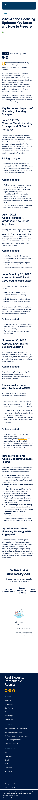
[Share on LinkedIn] (3, 57)
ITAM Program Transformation (16, 728)
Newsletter (9, 719)
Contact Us (9, 704)
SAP (6, 764)
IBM (6, 752)
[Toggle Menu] (32, 6)
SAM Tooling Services (13, 740)
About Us (8, 700)
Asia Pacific (33, 590)
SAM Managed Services (13, 732)
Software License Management (16, 736)
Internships (9, 716)
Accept (5, 797)
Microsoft (8, 756)
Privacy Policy (11, 797)
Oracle (7, 760)
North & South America (8, 590)
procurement (22, 439)
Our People (9, 708)
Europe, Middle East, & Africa (22, 590)
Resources (8, 13)
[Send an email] (7, 57)
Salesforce (8, 768)
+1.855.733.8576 (10, 787)
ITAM (15, 84)
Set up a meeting (11, 784)
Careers (7, 712)
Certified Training (11, 743)
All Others (8, 771)
